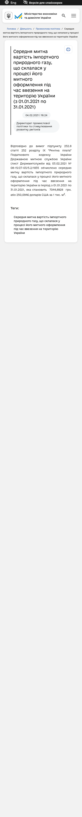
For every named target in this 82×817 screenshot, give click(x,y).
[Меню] (73, 15)
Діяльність (26, 29)
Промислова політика (48, 29)
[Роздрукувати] (68, 49)
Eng (13, 2)
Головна (11, 29)
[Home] (31, 16)
